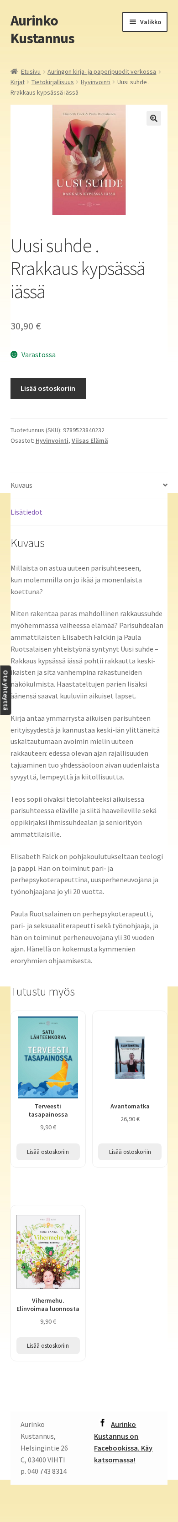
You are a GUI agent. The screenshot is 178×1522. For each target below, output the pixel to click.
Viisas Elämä (90, 440)
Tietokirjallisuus (52, 82)
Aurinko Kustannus (42, 29)
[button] (154, 118)
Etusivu (31, 71)
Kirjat (17, 82)
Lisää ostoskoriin (48, 388)
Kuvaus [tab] (21, 485)
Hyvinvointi (95, 82)
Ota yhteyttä (5, 690)
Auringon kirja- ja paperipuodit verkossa (101, 71)
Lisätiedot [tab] (26, 511)
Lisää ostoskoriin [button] (48, 1152)
